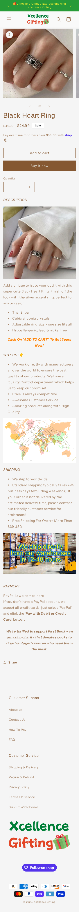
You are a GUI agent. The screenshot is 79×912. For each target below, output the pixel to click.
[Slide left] (30, 106)
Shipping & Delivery (23, 767)
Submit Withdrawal (23, 807)
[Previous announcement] (8, 6)
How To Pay (17, 730)
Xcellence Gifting (45, 901)
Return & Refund (21, 777)
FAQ (12, 740)
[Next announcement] (71, 6)
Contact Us (17, 720)
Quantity (9, 178)
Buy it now (40, 166)
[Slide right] (49, 106)
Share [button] (12, 662)
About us (15, 710)
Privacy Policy (19, 787)
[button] (9, 19)
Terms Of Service (22, 797)
